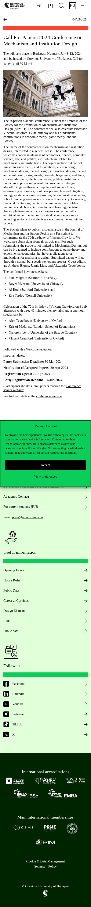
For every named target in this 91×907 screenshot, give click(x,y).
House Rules (12, 580)
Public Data (11, 590)
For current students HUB (20, 506)
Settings (39, 866)
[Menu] (84, 6)
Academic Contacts (16, 496)
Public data (10, 631)
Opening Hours (13, 570)
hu (72, 5)
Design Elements (14, 610)
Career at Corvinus (16, 600)
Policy (52, 866)
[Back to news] (5, 19)
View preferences (45, 476)
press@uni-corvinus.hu (27, 517)
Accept (45, 465)
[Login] (39, 6)
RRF (6, 621)
